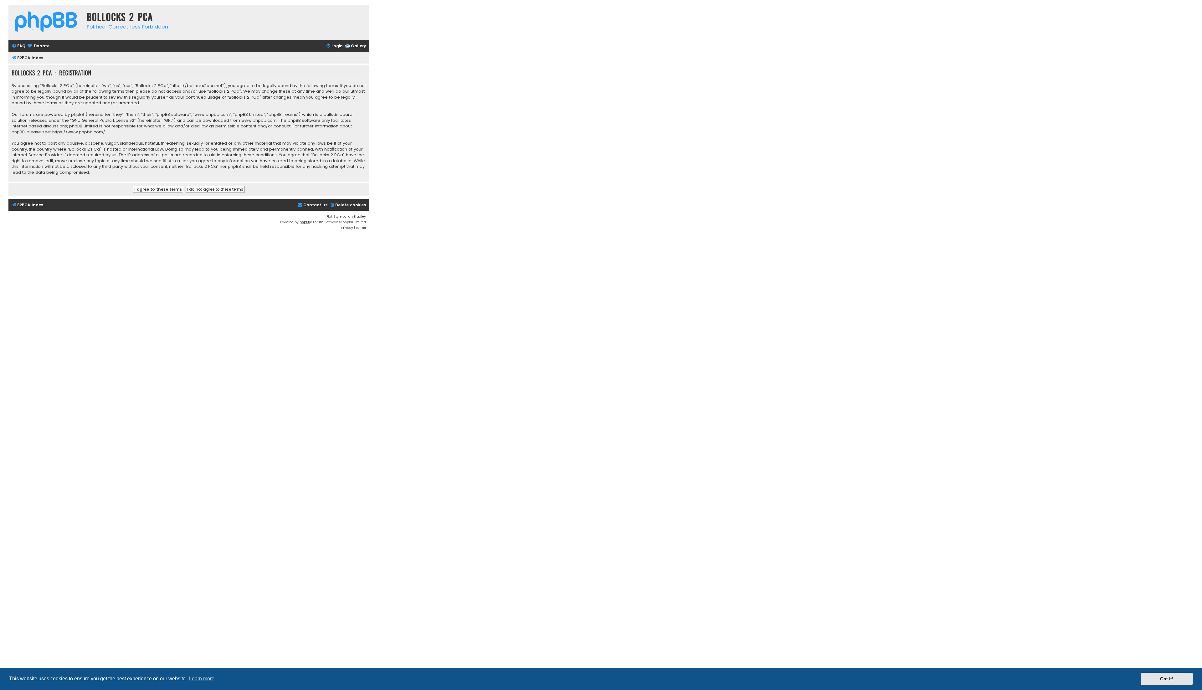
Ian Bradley (356, 216)
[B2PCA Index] (46, 22)
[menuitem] (18, 46)
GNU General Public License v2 (103, 120)
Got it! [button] (1167, 678)
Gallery (358, 46)
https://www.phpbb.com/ (78, 132)
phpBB (305, 222)
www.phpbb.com (259, 120)
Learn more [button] (201, 678)
